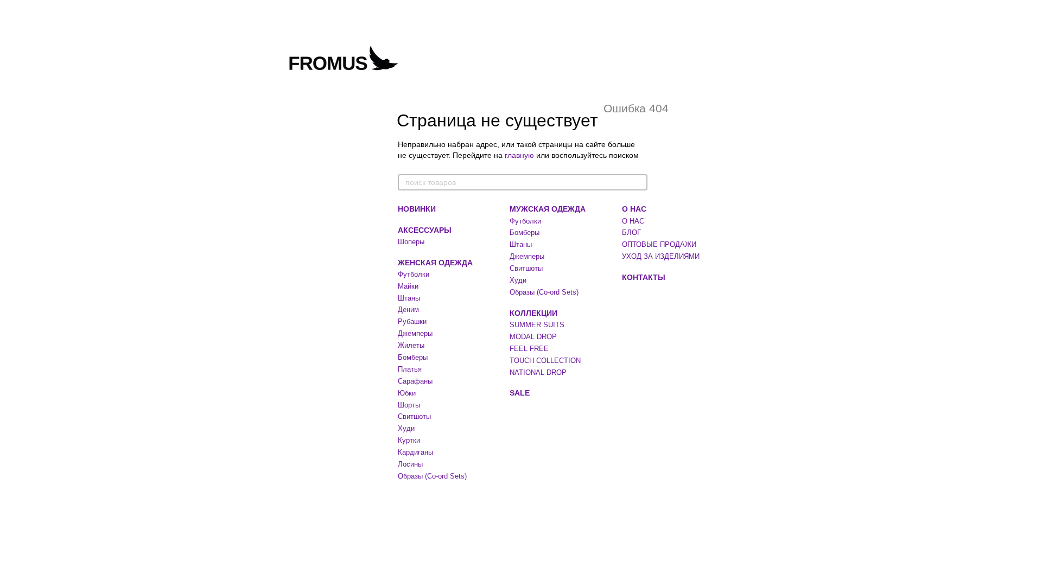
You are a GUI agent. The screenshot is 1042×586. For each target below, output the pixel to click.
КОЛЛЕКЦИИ (533, 313)
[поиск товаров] (638, 182)
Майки (408, 286)
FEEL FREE (529, 349)
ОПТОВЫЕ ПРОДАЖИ (659, 244)
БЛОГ (631, 232)
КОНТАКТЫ (643, 277)
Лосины (410, 464)
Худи (406, 428)
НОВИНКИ (417, 209)
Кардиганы (415, 452)
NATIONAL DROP (538, 372)
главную (519, 155)
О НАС (634, 209)
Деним (408, 309)
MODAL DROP (533, 337)
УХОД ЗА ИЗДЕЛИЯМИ (661, 256)
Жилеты (411, 345)
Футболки (413, 274)
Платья (410, 369)
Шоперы (411, 242)
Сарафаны (415, 381)
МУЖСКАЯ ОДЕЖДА (548, 209)
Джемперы (415, 333)
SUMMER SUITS (537, 325)
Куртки (409, 440)
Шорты (409, 405)
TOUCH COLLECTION (545, 360)
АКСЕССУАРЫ (425, 230)
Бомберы (413, 357)
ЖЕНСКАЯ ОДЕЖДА (435, 262)
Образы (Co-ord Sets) (432, 476)
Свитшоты (414, 416)
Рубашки (412, 321)
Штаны (409, 298)
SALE (520, 392)
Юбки (407, 393)
